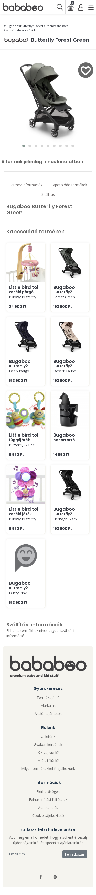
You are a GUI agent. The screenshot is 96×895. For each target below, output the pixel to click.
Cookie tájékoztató (48, 815)
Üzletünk (48, 736)
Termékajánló (48, 697)
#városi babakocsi (16, 30)
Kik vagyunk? (48, 752)
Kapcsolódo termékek (69, 184)
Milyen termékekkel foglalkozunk (48, 768)
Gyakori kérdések (48, 744)
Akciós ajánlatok (48, 713)
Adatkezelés (48, 807)
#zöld (33, 30)
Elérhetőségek (48, 791)
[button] (23, 146)
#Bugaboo (11, 26)
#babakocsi (61, 26)
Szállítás (48, 194)
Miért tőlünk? (48, 760)
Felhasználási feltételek (48, 799)
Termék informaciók (25, 184)
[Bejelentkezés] (81, 7)
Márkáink (48, 705)
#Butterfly (25, 26)
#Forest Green (43, 26)
